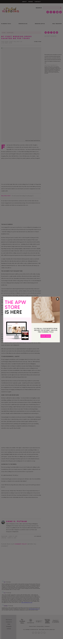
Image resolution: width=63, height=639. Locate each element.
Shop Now (45, 336)
